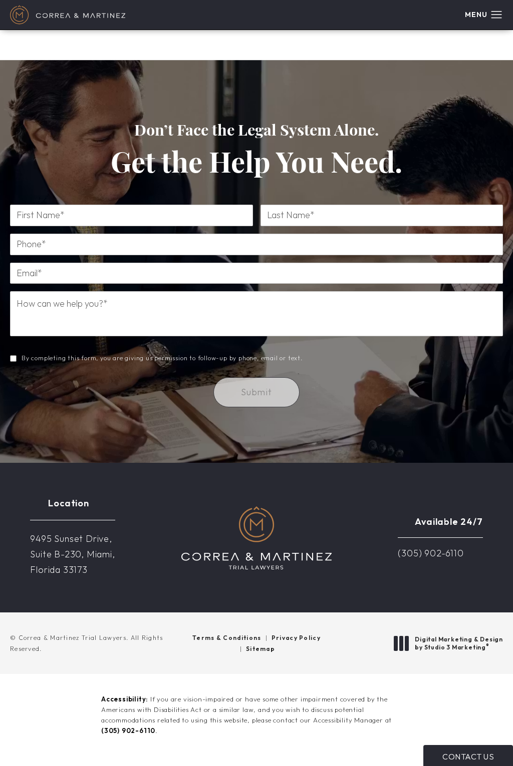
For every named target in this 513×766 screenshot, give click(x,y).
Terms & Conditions (226, 637)
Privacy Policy (296, 637)
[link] (430, 553)
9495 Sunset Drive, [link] (72, 554)
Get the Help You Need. (256, 152)
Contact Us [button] (468, 756)
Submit (256, 392)
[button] (496, 15)
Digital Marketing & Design (458, 643)
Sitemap (260, 648)
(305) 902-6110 (128, 730)
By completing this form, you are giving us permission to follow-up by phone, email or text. (162, 358)
